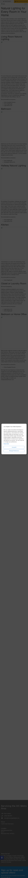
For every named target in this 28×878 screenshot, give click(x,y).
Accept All (14, 447)
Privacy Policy (6, 443)
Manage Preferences (14, 450)
